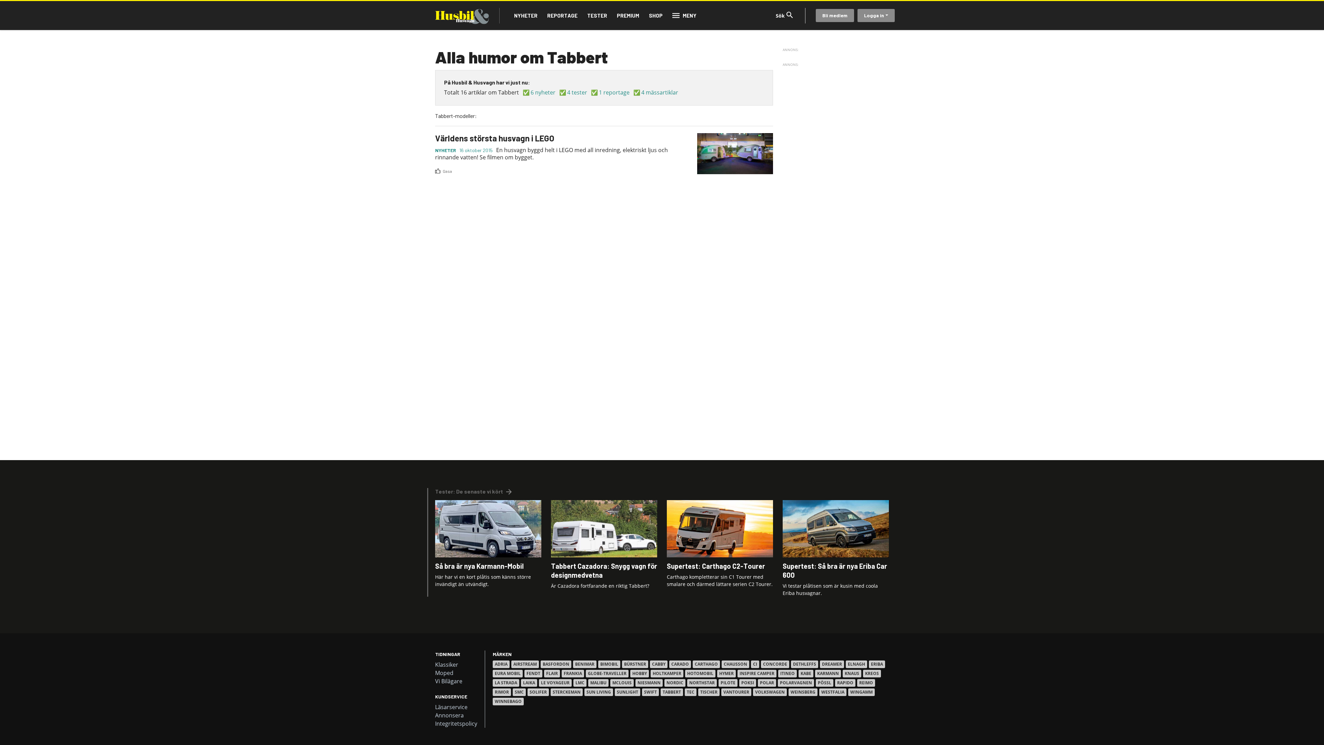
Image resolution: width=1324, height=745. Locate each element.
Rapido (845, 683)
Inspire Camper (757, 673)
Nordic (674, 683)
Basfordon (556, 664)
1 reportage (614, 92)
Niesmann (649, 683)
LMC (579, 683)
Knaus (852, 673)
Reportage (562, 15)
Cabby (658, 664)
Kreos (872, 673)
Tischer (709, 692)
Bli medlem (834, 15)
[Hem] (462, 15)
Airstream (525, 664)
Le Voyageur (555, 683)
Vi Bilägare (448, 681)
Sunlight (627, 692)
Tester (597, 15)
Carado (680, 664)
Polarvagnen (796, 683)
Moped (444, 673)
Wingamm (861, 692)
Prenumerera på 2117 (438, 179)
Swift (650, 692)
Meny (689, 15)
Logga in (874, 15)
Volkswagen (770, 692)
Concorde (775, 664)
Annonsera (449, 715)
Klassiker (446, 664)
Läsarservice (451, 707)
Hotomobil (700, 673)
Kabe (806, 673)
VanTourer (736, 692)
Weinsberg (803, 692)
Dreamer (832, 664)
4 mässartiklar (659, 92)
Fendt (533, 673)
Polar (767, 683)
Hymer (726, 673)
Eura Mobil (508, 673)
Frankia (573, 673)
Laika (529, 683)
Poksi (747, 683)
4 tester (577, 92)
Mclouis (622, 683)
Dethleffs (804, 664)
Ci (755, 664)
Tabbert (672, 692)
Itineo (787, 673)
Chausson (735, 664)
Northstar (702, 683)
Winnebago (508, 701)
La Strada (506, 683)
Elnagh (856, 664)
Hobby (639, 673)
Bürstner (635, 664)
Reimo (866, 683)
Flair (552, 673)
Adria (501, 664)
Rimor (502, 692)
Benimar (584, 664)
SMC (519, 692)
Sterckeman (567, 692)
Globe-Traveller (607, 673)
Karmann (828, 673)
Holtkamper (667, 673)
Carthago (706, 664)
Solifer (538, 692)
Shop (656, 15)
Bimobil (609, 664)
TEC (690, 692)
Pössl (824, 683)
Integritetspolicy (456, 723)
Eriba (877, 664)
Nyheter (526, 15)
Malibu (598, 683)
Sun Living (598, 692)
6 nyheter (543, 92)
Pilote (728, 683)
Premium (628, 15)
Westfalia (832, 692)
